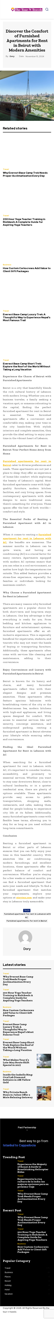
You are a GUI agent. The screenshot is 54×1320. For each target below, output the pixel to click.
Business (7, 265)
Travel (6, 169)
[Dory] (27, 937)
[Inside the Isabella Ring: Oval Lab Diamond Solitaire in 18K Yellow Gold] (44, 1077)
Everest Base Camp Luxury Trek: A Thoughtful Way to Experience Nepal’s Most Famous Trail (26, 317)
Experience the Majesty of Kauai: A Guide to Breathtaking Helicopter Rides (32, 1168)
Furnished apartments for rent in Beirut (27, 921)
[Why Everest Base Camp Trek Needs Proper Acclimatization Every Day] (27, 150)
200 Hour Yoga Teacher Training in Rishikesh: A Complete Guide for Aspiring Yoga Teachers (24, 222)
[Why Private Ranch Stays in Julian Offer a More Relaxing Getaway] (44, 1093)
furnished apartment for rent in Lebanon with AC (27, 916)
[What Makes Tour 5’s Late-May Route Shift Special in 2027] (44, 1061)
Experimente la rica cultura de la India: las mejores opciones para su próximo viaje (33, 1182)
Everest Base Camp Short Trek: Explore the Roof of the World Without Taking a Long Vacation (26, 366)
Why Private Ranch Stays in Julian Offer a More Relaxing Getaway (18, 1095)
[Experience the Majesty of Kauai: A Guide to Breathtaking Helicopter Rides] (10, 1164)
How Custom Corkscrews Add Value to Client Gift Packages (27, 270)
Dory (12, 56)
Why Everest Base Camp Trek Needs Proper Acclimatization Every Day (25, 174)
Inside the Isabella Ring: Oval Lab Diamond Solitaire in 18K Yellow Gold (18, 1078)
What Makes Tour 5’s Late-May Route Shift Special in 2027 (16, 1062)
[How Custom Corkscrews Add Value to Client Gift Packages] (27, 246)
